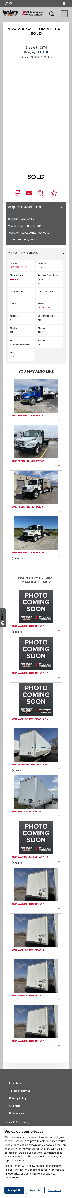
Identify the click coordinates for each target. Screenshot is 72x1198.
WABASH (14, 279)
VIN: (12, 340)
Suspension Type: (46, 316)
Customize (54, 1190)
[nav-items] (6, 3)
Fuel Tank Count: (46, 291)
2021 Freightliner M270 (27, 415)
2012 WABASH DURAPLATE (28, 626)
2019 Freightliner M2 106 (28, 552)
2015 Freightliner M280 (27, 506)
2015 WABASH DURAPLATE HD (30, 857)
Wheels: (41, 340)
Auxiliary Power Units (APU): (48, 277)
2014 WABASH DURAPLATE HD (30, 764)
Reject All (35, 1190)
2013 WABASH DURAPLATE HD (30, 673)
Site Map (14, 1105)
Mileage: (14, 316)
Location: (14, 263)
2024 (12, 356)
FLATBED (42, 52)
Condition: (43, 263)
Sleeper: (42, 328)
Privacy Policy (17, 1098)
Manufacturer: (16, 275)
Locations (15, 1083)
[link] (18, 193)
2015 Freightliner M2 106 (28, 461)
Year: (12, 352)
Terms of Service (19, 1090)
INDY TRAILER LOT (19, 267)
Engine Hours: (17, 291)
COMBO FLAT (44, 308)
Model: (41, 304)
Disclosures (16, 1113)
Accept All (14, 1190)
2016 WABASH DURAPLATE (28, 904)
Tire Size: (14, 328)
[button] (64, 3)
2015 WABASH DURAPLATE (28, 811)
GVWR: (13, 304)
